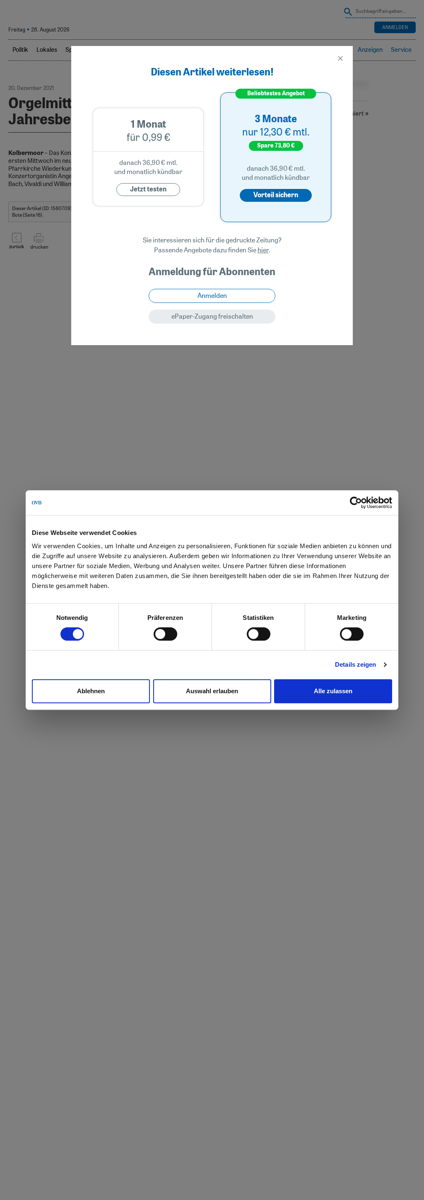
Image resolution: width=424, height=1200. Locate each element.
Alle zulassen (333, 690)
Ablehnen (91, 690)
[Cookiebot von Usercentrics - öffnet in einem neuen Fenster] (356, 502)
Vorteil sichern (275, 195)
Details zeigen (355, 664)
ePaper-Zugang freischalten (212, 316)
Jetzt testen (148, 189)
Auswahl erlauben (212, 690)
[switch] (165, 634)
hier (263, 250)
